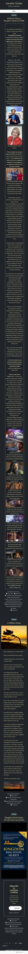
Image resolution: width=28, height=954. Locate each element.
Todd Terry (8, 606)
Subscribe (17, 908)
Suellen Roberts (12, 604)
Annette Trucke (14, 3)
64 (16, 943)
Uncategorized (13, 799)
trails (15, 803)
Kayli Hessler (7, 602)
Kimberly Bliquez (14, 602)
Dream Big (15, 930)
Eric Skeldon (20, 930)
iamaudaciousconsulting (14, 591)
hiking (16, 801)
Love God (19, 797)
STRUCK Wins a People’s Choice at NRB (14, 19)
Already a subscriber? (14, 912)
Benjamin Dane (18, 595)
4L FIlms (13, 595)
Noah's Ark (20, 602)
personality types (10, 803)
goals (13, 801)
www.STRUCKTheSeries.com (13, 37)
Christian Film (17, 597)
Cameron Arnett (10, 597)
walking (18, 803)
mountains (20, 801)
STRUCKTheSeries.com (14, 587)
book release (20, 928)
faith (21, 599)
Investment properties (10, 924)
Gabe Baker (8, 601)
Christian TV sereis (8, 599)
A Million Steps (14, 623)
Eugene (7, 801)
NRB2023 (7, 604)
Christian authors (8, 930)
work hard (14, 933)
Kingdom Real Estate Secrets (11, 931)
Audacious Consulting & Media (11, 928)
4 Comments (15, 805)
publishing (20, 931)
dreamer (9, 797)
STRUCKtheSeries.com (16, 356)
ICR (12, 601)
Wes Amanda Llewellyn (16, 606)
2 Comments (15, 610)
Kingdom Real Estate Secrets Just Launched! (14, 818)
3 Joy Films (8, 595)
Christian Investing (11, 922)
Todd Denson (19, 604)
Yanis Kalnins (13, 608)
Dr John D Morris (16, 599)
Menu (16, 11)
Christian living (18, 922)
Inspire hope (18, 593)
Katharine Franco (16, 601)
